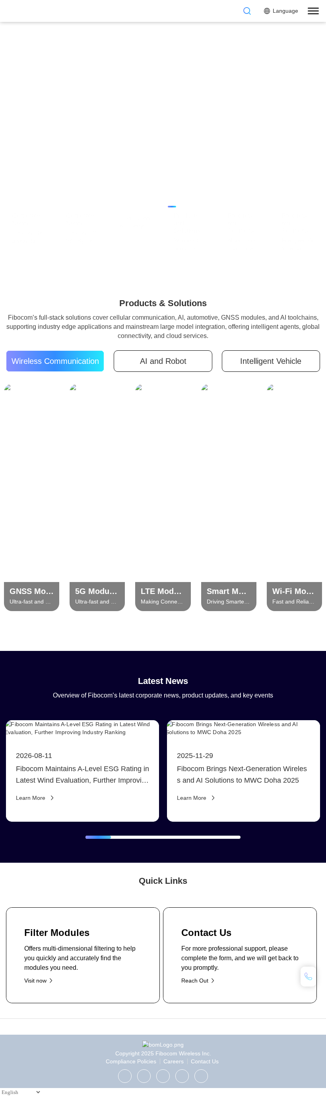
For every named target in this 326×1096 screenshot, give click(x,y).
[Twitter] (144, 1076)
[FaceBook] (182, 1076)
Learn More (28, 155)
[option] (163, 130)
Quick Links (163, 881)
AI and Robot (163, 361)
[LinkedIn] (163, 1076)
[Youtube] (201, 1076)
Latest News (163, 681)
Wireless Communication (55, 361)
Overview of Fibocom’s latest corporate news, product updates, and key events (163, 695)
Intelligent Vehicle (270, 361)
